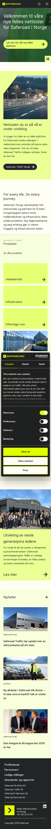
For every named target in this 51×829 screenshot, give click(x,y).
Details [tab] (25, 364)
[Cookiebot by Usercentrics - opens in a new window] (36, 356)
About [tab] (42, 364)
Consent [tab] (9, 364)
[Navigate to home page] (11, 4)
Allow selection (25, 461)
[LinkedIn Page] (44, 806)
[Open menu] (47, 4)
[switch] (44, 421)
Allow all (25, 452)
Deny (25, 470)
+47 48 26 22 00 (25, 814)
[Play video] (48, 59)
